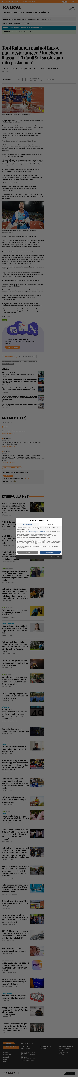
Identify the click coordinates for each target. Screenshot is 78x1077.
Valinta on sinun (27, 524)
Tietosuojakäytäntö (56, 556)
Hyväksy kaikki (50, 552)
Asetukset (27, 552)
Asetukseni (50, 524)
